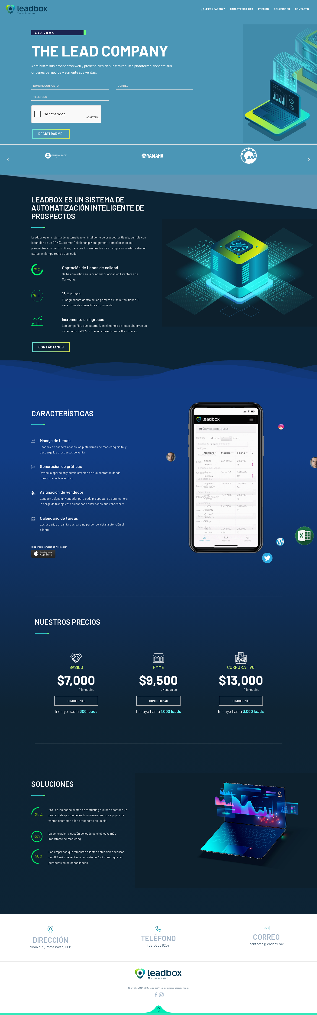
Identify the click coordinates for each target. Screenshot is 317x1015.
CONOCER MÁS (76, 700)
